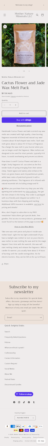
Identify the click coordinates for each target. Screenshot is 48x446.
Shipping (13, 96)
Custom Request (11, 364)
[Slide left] (18, 71)
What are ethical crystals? (14, 348)
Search (7, 332)
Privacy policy (26, 437)
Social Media (9, 369)
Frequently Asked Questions (15, 337)
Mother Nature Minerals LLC (23, 434)
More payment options (24, 125)
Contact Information (12, 358)
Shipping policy (18, 441)
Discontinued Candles (13, 385)
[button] (4, 15)
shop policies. (31, 192)
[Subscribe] (40, 317)
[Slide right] (29, 71)
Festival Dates (10, 379)
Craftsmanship (10, 353)
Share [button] (6, 264)
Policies (7, 342)
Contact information (31, 441)
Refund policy (15, 437)
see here (37, 204)
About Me (8, 374)
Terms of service (38, 437)
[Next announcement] (43, 5)
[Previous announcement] (4, 5)
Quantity (5, 100)
